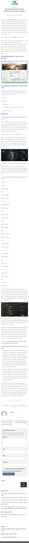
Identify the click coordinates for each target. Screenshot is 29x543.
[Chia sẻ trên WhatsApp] (8, 400)
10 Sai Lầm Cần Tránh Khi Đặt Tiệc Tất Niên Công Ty (14, 500)
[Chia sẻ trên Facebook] (11, 400)
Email (4, 455)
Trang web (5, 462)
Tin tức (14, 7)
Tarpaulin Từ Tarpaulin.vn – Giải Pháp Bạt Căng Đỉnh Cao (21, 422)
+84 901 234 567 (12, 534)
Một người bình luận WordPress (9, 514)
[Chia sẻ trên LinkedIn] (21, 400)
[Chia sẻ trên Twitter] (13, 400)
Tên (4, 449)
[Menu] (2, 2)
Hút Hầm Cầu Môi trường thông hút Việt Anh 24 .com (14, 497)
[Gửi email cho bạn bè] (16, 400)
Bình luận (5, 437)
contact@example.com (11, 537)
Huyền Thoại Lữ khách (12, 19)
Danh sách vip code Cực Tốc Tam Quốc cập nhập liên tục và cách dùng (7, 422)
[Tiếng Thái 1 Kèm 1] (14, 2)
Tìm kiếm (3, 480)
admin (21, 15)
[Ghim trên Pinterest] (18, 400)
